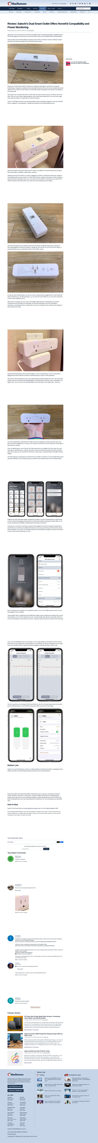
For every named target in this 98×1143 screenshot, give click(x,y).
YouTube (42, 1075)
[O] (11, 1003)
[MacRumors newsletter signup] (90, 3)
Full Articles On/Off (18, 1136)
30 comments (36, 1047)
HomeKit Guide (14, 838)
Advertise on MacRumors (15, 1090)
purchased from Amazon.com (32, 808)
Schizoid (17, 963)
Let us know (63, 3)
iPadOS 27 (52, 12)
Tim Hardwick (22, 1107)
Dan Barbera (10, 1117)
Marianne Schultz (23, 1112)
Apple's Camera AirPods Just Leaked (53, 1090)
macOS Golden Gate (62, 12)
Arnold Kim (10, 1097)
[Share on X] (58, 842)
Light (33, 1136)
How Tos (35, 8)
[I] (11, 941)
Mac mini (11, 12)
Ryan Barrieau (23, 1117)
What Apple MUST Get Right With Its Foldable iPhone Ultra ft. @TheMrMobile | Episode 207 (81, 1079)
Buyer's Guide (51, 8)
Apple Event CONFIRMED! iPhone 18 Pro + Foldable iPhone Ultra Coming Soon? (53, 1079)
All (90, 12)
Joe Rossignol (47, 1052)
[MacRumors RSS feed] (87, 3)
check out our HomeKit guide (26, 380)
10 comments (11, 842)
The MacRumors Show (75, 1075)
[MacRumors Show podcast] (70, 3)
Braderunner (18, 856)
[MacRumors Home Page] (17, 4)
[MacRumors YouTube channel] (82, 3)
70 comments (36, 1029)
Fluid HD (27, 1136)
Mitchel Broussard (11, 1107)
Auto (31, 1136)
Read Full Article (28, 1029)
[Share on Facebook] (61, 842)
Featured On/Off (11, 1136)
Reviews (42, 8)
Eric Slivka (22, 1097)
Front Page (11, 8)
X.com (11, 1099)
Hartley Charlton (11, 1112)
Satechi (9, 34)
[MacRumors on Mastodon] (80, 3)
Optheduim (17, 998)
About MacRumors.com (15, 1086)
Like (22, 861)
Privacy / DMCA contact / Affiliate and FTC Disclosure (17, 1131)
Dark (36, 1136)
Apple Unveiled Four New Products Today (37, 1051)
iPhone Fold (37, 12)
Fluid (24, 1136)
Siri (30, 245)
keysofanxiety (18, 884)
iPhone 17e (82, 12)
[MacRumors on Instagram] (73, 3)
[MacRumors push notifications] (85, 3)
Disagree (25, 861)
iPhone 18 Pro (28, 12)
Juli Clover (31, 30)
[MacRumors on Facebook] (75, 3)
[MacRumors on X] (77, 3)
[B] (11, 861)
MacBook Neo (73, 12)
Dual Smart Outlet (47, 34)
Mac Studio (18, 12)
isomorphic (18, 935)
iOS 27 (44, 12)
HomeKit (56, 34)
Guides (28, 8)
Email (8, 1099)
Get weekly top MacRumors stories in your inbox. (35, 846)
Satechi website (50, 808)
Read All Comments (35, 1007)
